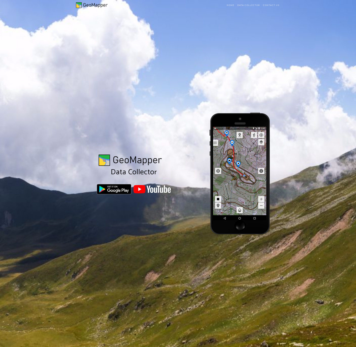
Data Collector (248, 5)
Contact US (271, 5)
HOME (230, 5)
